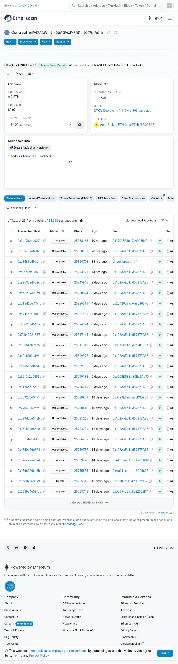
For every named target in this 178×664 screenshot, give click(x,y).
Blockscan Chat (131, 643)
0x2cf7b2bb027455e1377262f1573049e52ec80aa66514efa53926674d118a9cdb (30, 241)
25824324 (81, 324)
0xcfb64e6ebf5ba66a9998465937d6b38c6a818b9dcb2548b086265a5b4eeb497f (30, 439)
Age (94, 231)
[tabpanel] (89, 361)
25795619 (81, 387)
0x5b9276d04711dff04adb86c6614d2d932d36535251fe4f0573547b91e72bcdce (30, 397)
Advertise (126, 610)
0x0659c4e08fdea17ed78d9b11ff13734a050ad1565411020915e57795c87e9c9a (30, 491)
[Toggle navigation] (170, 18)
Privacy (19, 630)
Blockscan (45, 156)
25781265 (81, 418)
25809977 (81, 356)
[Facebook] (25, 547)
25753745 (81, 491)
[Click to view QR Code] (115, 33)
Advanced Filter (20, 208)
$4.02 (21, 125)
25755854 (81, 471)
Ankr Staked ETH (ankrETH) (119, 125)
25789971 (81, 397)
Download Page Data (143, 220)
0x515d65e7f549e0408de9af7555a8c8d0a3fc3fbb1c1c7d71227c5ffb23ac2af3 (30, 303)
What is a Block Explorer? (78, 630)
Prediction (26, 41)
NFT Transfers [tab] (107, 198)
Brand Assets (12, 610)
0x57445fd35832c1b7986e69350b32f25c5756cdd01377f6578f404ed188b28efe (30, 314)
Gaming (61, 41)
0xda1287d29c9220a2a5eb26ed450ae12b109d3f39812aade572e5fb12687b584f (30, 293)
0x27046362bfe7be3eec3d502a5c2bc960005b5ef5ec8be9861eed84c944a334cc (30, 408)
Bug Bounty (11, 637)
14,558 (53, 221)
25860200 (81, 251)
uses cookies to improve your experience (57, 651)
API (21, 73)
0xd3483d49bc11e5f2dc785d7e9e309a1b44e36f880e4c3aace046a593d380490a (30, 262)
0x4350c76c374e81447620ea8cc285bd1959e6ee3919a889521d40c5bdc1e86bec (30, 450)
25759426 (81, 460)
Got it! (165, 653)
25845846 (81, 282)
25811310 (81, 345)
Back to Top (165, 547)
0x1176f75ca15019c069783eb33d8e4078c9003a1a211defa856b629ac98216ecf (30, 387)
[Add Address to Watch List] (8, 74)
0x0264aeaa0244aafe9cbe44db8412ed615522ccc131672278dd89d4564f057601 (30, 460)
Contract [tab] (156, 198)
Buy (8, 41)
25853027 (81, 272)
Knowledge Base (73, 524)
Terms (8, 630)
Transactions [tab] (15, 198)
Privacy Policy (39, 655)
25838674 (81, 293)
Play (44, 41)
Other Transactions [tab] (133, 198)
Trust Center (11, 643)
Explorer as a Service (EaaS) (138, 616)
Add (103, 97)
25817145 (81, 335)
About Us (10, 603)
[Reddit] (33, 547)
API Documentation (74, 603)
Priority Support (130, 630)
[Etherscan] (20, 18)
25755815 (81, 481)
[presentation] (156, 198)
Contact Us (11, 616)
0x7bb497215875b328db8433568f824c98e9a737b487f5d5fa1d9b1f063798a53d (30, 335)
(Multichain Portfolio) (31, 147)
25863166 (81, 241)
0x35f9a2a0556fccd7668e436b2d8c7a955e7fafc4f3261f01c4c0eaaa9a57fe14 (30, 377)
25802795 (81, 366)
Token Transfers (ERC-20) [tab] (76, 198)
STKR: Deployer (105, 111)
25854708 (81, 262)
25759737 (81, 450)
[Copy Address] (108, 33)
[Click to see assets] (79, 125)
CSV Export (162, 512)
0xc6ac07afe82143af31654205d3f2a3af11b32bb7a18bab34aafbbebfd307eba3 (30, 251)
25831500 (81, 314)
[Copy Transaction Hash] (45, 241)
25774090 (81, 429)
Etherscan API (129, 623)
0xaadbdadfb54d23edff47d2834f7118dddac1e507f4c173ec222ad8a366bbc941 (30, 366)
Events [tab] (172, 198)
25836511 (81, 303)
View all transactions (87, 502)
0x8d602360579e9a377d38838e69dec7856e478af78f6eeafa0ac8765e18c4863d (30, 481)
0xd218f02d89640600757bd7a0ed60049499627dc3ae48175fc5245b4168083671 (30, 356)
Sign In (157, 18)
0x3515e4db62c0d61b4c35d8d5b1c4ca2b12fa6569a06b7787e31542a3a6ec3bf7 (30, 429)
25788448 (81, 408)
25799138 (81, 377)
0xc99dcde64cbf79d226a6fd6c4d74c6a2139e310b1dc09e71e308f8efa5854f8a (30, 418)
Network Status (72, 616)
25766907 (81, 439)
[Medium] (16, 547)
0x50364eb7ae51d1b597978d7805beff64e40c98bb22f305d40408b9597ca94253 (30, 345)
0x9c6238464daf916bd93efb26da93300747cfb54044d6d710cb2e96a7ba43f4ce (30, 324)
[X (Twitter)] (7, 547)
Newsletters (70, 623)
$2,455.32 (23, 5)
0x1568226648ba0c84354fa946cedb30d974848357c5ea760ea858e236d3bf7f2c (30, 471)
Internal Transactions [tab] (42, 198)
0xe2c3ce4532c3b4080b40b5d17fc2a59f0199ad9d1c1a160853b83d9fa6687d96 (30, 282)
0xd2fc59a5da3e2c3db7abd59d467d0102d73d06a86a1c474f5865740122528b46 (30, 272)
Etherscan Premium (133, 603)
